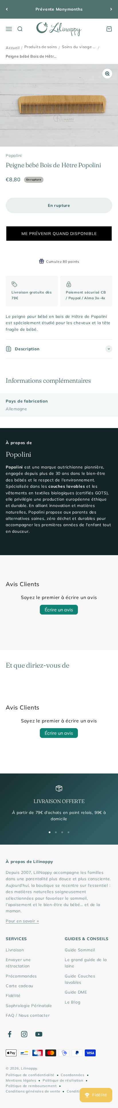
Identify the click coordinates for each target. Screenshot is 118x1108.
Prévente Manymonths (59, 9)
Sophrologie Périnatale (29, 1005)
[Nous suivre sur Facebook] (9, 1034)
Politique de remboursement (31, 1086)
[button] (59, 233)
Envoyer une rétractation (18, 963)
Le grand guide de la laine (86, 963)
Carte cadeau (19, 985)
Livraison (15, 950)
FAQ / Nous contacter (28, 1015)
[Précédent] (7, 9)
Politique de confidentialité (30, 1075)
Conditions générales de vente (33, 1091)
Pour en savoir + (22, 921)
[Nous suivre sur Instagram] (24, 1034)
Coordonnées (72, 1075)
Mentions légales (21, 1080)
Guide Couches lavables (80, 979)
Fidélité (13, 995)
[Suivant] (111, 9)
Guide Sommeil (80, 950)
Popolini (14, 155)
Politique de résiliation (63, 1080)
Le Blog (72, 1002)
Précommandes (21, 976)
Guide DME (76, 992)
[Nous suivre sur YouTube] (39, 1034)
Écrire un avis (59, 610)
